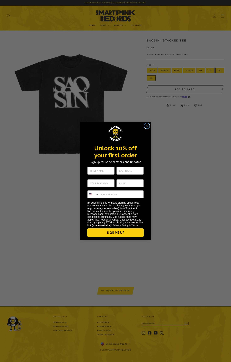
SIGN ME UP (115, 233)
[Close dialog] (147, 126)
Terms (134, 225)
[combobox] (93, 194)
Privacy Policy (120, 225)
